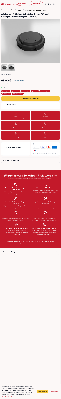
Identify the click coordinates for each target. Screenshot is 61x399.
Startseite (4, 9)
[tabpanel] (30, 41)
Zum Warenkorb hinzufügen (30, 98)
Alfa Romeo (19, 9)
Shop (12, 9)
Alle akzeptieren (42, 391)
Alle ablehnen (54, 391)
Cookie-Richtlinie (7, 396)
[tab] (4, 67)
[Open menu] (58, 4)
